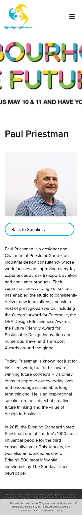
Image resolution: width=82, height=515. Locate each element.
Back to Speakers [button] (28, 229)
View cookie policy (52, 510)
